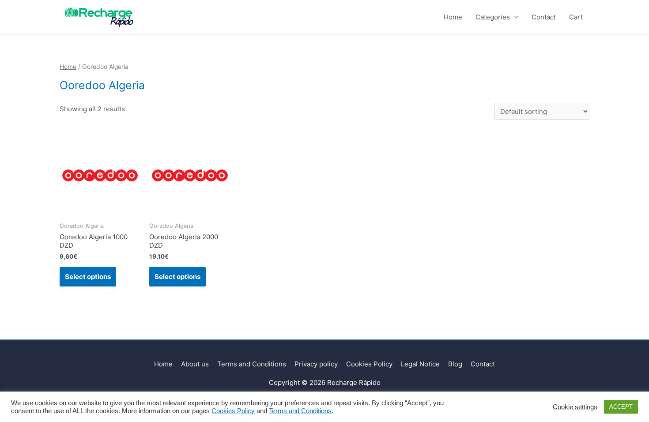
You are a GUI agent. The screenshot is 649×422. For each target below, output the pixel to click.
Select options (88, 276)
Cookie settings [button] (575, 407)
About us (195, 364)
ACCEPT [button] (621, 406)
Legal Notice (420, 364)
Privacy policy (316, 364)
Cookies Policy (369, 364)
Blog (455, 364)
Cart (576, 17)
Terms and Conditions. (301, 410)
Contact (544, 17)
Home (453, 17)
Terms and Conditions (251, 364)
